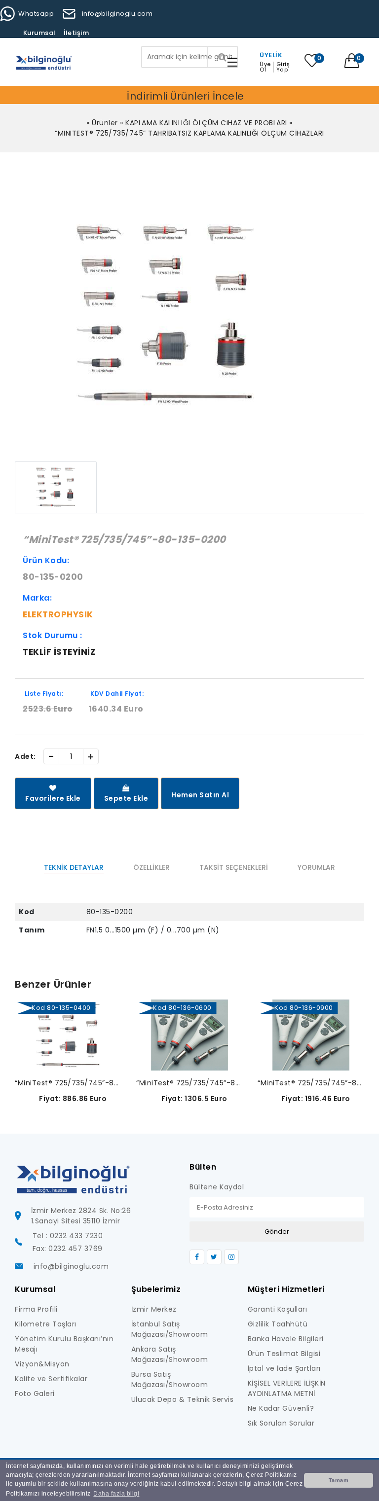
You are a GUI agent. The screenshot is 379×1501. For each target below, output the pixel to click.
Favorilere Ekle (53, 798)
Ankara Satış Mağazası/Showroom (169, 1354)
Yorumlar (316, 867)
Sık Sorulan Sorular (281, 1423)
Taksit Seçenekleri (233, 867)
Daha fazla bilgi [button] (116, 1493)
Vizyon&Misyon (42, 1364)
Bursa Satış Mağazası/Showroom (169, 1379)
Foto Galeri (35, 1393)
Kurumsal (39, 33)
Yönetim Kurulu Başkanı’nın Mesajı (64, 1344)
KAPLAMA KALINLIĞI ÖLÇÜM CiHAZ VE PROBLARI (206, 123)
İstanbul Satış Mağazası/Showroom (169, 1329)
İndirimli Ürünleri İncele (185, 96)
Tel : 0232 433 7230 (68, 1236)
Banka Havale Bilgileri (286, 1339)
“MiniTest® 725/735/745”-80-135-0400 (68, 1083)
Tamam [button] (339, 1480)
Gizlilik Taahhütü (278, 1324)
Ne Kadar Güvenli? (281, 1408)
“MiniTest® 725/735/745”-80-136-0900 (311, 1083)
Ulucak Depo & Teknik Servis (182, 1399)
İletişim (76, 33)
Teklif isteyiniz (59, 652)
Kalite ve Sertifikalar (51, 1379)
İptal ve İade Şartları (284, 1368)
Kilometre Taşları (45, 1324)
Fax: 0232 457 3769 (68, 1248)
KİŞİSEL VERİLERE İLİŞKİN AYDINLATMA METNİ (287, 1388)
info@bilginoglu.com (117, 13)
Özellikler (151, 867)
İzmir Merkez (154, 1309)
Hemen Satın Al (200, 795)
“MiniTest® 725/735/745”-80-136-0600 (189, 1083)
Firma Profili (36, 1309)
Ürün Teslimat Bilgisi (284, 1353)
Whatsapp (36, 13)
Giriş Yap (283, 67)
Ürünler (105, 123)
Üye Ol (265, 67)
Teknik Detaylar (74, 867)
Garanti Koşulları (277, 1309)
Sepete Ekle (126, 798)
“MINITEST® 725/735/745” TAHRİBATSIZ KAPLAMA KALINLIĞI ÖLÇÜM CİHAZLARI (189, 133)
